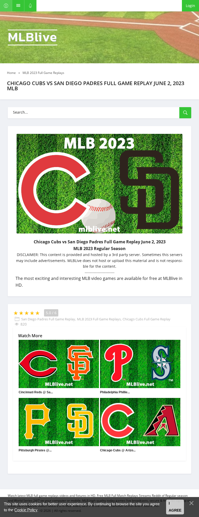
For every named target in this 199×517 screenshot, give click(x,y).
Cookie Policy (26, 510)
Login (190, 5)
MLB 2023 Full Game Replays (99, 319)
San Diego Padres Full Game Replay (48, 319)
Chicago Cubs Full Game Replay (146, 319)
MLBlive (32, 37)
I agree (175, 507)
